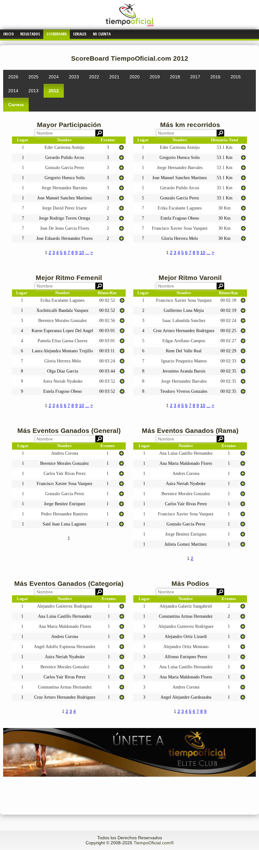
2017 (195, 76)
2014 (13, 90)
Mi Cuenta (102, 34)
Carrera (16, 104)
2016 (215, 76)
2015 (236, 76)
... (87, 252)
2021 (114, 76)
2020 (135, 76)
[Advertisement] (129, 791)
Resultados (30, 34)
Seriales (80, 34)
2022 (94, 76)
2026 (13, 76)
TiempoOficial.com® (154, 842)
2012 (54, 90)
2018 (175, 76)
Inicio (8, 34)
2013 (33, 90)
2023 (74, 76)
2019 (155, 76)
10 (81, 252)
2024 (54, 76)
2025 (33, 76)
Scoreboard (56, 34)
